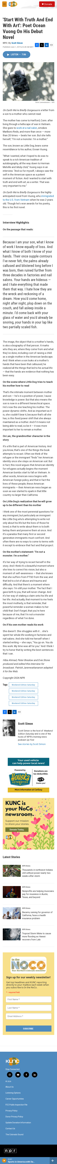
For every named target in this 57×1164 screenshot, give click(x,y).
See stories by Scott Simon (32, 744)
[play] (4, 1160)
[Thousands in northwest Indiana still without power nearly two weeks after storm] (12, 871)
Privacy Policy (11, 1111)
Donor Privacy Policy (14, 1117)
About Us (10, 1087)
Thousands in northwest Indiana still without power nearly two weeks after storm (37, 873)
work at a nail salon (26, 127)
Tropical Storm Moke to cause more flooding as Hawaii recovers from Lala (36, 936)
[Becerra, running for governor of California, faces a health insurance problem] (12, 913)
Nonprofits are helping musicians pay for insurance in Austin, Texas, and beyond (38, 894)
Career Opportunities (15, 1099)
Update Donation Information (18, 1123)
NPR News (26, 866)
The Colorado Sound (14, 1135)
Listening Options (13, 1093)
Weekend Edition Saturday (23, 685)
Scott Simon (17, 43)
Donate (48, 4)
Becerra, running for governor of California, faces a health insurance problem (37, 915)
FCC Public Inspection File (16, 1105)
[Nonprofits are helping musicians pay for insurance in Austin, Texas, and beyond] (12, 892)
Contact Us (10, 1129)
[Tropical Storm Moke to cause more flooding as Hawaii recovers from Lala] (12, 934)
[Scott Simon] (9, 728)
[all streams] (53, 1160)
